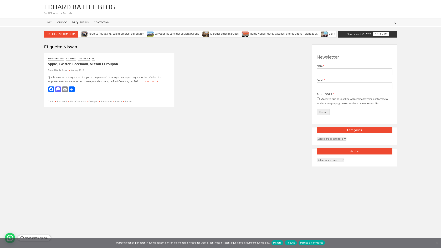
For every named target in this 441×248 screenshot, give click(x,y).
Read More (152, 81)
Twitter (128, 101)
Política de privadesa (311, 242)
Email (321, 80)
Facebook (62, 101)
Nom (320, 65)
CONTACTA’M (102, 22)
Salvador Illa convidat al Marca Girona (172, 33)
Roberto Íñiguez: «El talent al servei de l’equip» (111, 33)
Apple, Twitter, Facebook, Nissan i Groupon (83, 64)
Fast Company (78, 101)
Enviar (323, 112)
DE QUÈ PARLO (80, 22)
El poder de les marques (220, 33)
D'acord (277, 242)
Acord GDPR (325, 94)
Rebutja (291, 242)
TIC (93, 58)
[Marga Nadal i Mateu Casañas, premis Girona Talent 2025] (240, 33)
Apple (51, 101)
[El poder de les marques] (201, 33)
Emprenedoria (56, 58)
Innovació (84, 58)
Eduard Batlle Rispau (58, 70)
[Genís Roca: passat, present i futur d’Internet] (320, 33)
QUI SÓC (62, 22)
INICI (49, 22)
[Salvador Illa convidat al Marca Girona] (145, 33)
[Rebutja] (436, 243)
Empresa (71, 58)
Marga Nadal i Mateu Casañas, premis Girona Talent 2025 (279, 33)
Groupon (93, 101)
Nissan (118, 101)
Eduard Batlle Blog (79, 7)
